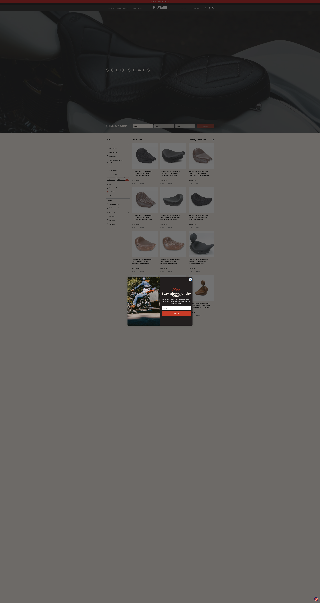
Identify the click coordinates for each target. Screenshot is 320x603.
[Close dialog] (190, 279)
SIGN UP (176, 313)
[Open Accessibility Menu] (316, 599)
